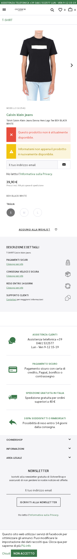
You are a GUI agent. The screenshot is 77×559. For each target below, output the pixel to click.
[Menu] (5, 9)
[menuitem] (5, 10)
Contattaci (11, 299)
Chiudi (6, 553)
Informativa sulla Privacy (36, 174)
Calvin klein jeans (19, 115)
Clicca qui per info (14, 263)
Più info (26, 545)
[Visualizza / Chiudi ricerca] (52, 10)
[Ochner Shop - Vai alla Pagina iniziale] (20, 9)
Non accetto (23, 553)
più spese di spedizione (32, 185)
